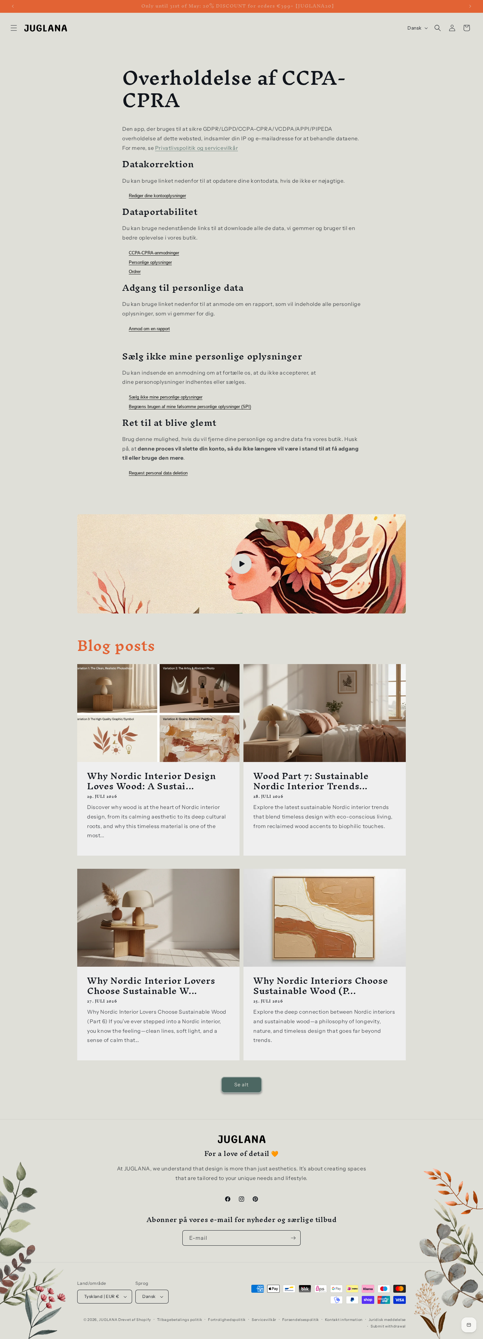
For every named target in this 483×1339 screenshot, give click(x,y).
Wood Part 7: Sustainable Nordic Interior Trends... (311, 781)
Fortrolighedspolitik (227, 1319)
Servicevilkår (264, 1319)
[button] (14, 28)
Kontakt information (344, 1319)
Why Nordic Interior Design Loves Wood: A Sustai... (151, 781)
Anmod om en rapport (149, 328)
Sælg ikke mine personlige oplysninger (165, 397)
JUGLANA (108, 1319)
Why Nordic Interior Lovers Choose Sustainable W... (151, 985)
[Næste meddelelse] (470, 6)
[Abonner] (293, 1238)
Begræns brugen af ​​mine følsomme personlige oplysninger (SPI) (190, 406)
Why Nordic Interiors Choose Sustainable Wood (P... (320, 985)
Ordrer (135, 271)
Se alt (241, 1084)
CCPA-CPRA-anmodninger (154, 252)
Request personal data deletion (158, 473)
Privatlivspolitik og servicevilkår (196, 148)
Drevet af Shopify (134, 1319)
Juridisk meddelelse (387, 1319)
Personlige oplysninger (150, 262)
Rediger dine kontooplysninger (157, 195)
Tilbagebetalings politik (179, 1319)
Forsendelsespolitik (300, 1319)
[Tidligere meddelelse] (13, 6)
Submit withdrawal (388, 1326)
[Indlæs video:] (241, 563)
